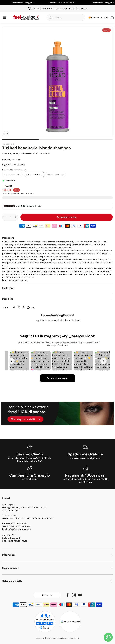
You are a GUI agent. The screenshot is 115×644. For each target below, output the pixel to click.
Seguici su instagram (57, 378)
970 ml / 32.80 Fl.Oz (56, 174)
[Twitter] (19, 307)
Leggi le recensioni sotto (13, 164)
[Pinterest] (23, 307)
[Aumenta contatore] (15, 217)
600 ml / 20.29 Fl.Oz (34, 174)
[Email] (33, 307)
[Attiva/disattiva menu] (4, 17)
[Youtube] (80, 595)
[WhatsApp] (28, 307)
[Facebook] (14, 307)
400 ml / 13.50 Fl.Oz (12, 174)
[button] (66, 17)
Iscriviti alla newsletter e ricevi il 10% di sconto (60, 8)
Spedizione (15, 193)
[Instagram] (74, 595)
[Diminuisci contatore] (4, 217)
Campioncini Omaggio (13, 3)
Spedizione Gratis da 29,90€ (53, 3)
